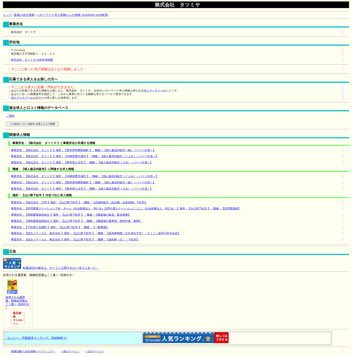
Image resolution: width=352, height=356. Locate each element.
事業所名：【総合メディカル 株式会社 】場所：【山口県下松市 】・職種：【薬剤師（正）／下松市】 (75, 239)
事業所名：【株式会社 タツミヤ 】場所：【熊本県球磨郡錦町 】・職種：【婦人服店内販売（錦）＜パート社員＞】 (83, 150)
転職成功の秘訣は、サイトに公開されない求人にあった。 (61, 267)
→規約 (10, 115)
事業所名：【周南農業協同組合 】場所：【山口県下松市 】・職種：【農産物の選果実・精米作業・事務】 (76, 221)
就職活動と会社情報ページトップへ (33, 351)
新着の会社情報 (24, 15)
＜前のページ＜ (70, 351)
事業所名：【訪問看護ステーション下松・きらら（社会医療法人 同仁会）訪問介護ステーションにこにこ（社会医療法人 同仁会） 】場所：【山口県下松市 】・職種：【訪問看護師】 (126, 208)
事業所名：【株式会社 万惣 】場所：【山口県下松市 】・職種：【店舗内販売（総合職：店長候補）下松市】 (79, 202)
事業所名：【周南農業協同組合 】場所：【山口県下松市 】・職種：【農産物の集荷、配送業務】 (71, 214)
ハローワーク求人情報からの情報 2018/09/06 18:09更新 (72, 15)
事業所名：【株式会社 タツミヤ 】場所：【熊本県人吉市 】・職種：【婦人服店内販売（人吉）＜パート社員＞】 (82, 162)
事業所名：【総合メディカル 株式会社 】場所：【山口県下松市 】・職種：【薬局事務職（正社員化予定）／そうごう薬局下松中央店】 (95, 233)
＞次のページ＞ (94, 351)
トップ (7, 15)
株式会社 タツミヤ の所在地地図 (32, 59)
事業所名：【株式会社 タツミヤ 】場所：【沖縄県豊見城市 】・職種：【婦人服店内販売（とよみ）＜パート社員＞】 (84, 156)
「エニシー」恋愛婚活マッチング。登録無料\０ (35, 337)
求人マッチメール (155, 90)
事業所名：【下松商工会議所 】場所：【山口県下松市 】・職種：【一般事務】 (60, 227)
